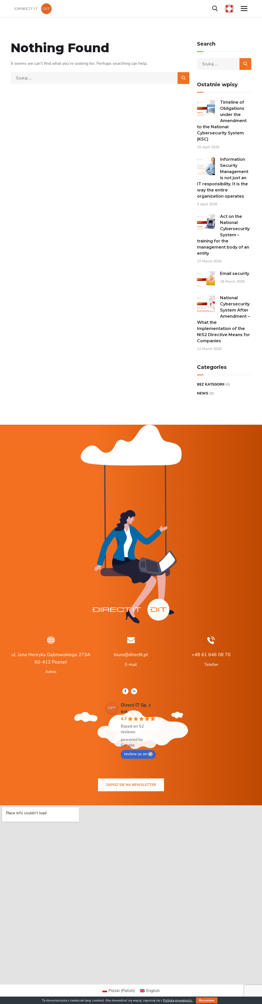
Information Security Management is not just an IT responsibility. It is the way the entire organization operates (222, 178)
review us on (135, 754)
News (202, 393)
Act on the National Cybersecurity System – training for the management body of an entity (223, 235)
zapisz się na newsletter (131, 784)
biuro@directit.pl (131, 654)
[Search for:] (100, 78)
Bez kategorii (210, 384)
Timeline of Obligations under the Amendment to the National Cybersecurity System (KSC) (222, 121)
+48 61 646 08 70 (211, 654)
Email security (234, 273)
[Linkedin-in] (134, 691)
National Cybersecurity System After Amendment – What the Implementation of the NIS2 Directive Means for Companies (223, 319)
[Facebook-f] (125, 691)
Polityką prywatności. (178, 1000)
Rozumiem (206, 1000)
